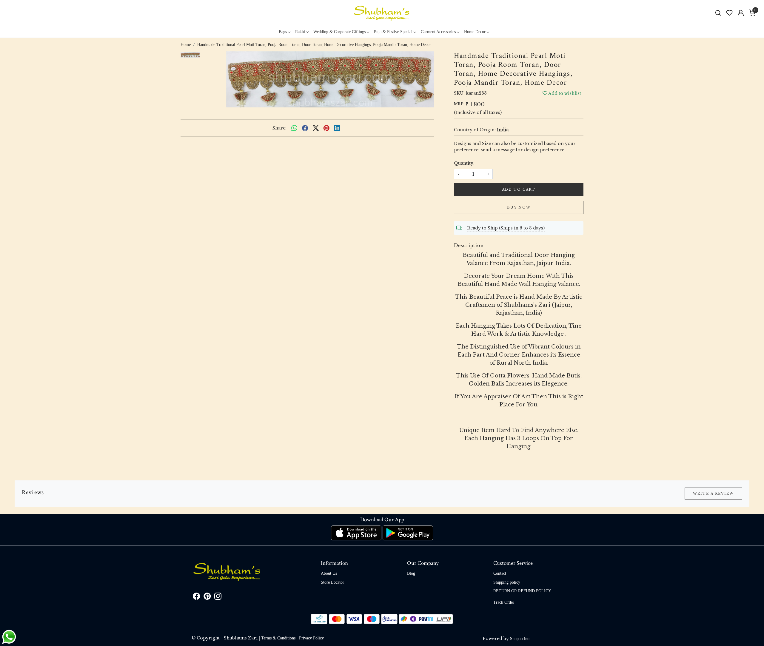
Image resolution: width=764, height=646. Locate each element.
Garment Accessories (438, 32)
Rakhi (300, 32)
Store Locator (332, 582)
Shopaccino (519, 638)
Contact (499, 573)
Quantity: (464, 163)
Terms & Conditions (278, 638)
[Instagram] (218, 597)
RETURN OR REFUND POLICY (522, 591)
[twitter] (315, 128)
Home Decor (475, 32)
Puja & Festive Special (393, 32)
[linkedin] (337, 128)
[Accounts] (740, 13)
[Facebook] (196, 597)
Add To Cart (518, 189)
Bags (283, 32)
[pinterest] (326, 128)
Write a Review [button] (713, 493)
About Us (329, 573)
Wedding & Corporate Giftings (339, 32)
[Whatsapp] (294, 128)
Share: (279, 128)
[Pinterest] (207, 597)
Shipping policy (506, 582)
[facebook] (305, 128)
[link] (718, 13)
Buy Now (519, 207)
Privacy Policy (311, 638)
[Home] (382, 13)
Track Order (503, 602)
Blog (411, 573)
